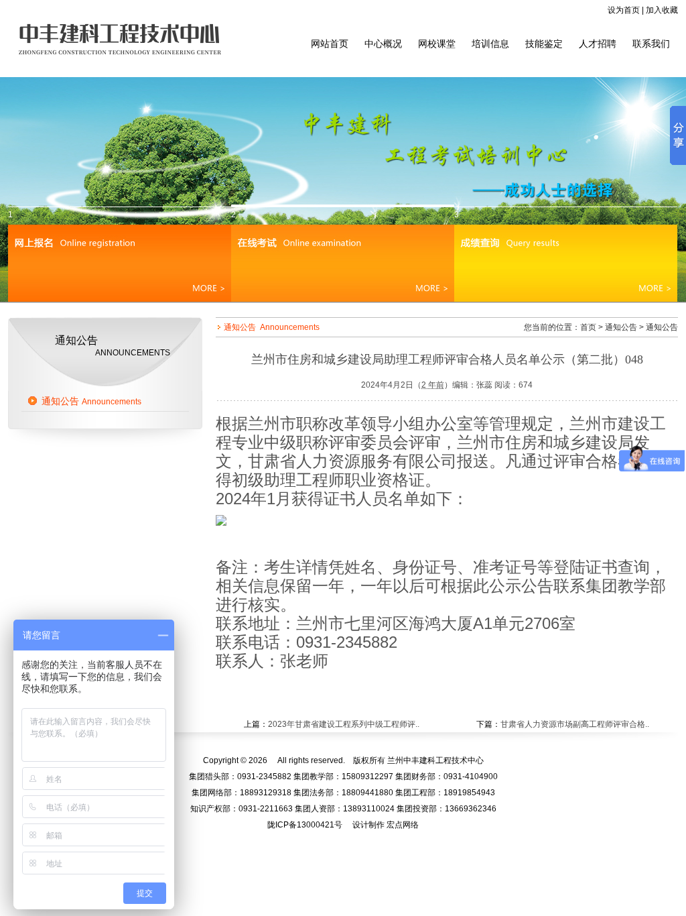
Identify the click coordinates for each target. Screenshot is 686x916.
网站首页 (329, 43)
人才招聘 (597, 43)
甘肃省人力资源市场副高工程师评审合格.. (574, 724)
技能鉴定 (544, 43)
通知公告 (91, 401)
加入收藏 (662, 10)
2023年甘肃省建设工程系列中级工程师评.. (343, 724)
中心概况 (383, 43)
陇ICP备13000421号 (304, 824)
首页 (588, 327)
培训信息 (490, 43)
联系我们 (651, 43)
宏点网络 (403, 824)
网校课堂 (437, 43)
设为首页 (624, 10)
